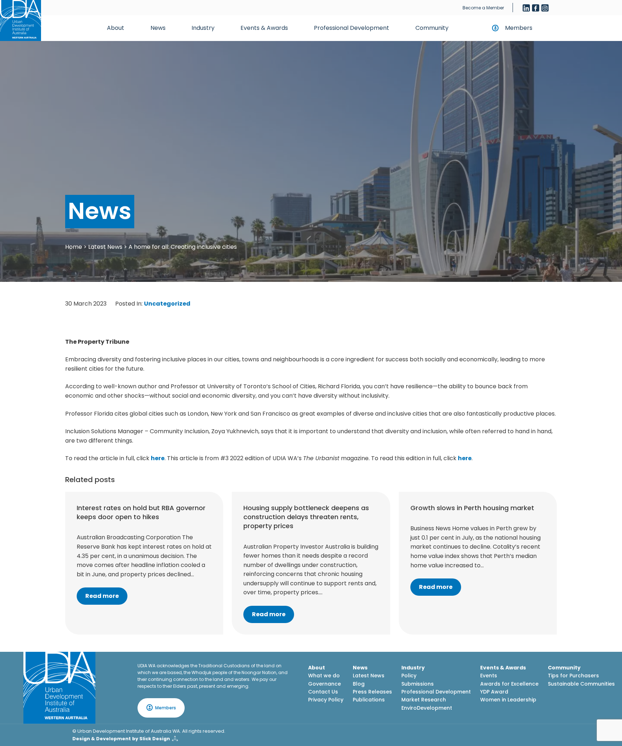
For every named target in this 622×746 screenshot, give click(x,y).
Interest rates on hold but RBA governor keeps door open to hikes (141, 512)
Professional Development (351, 28)
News (158, 28)
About (115, 28)
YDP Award (494, 691)
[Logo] (59, 688)
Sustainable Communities (581, 683)
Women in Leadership (508, 699)
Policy (408, 675)
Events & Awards (264, 28)
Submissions (417, 683)
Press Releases (372, 691)
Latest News (105, 247)
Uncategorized (167, 303)
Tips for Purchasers (573, 675)
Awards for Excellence (509, 683)
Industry (203, 28)
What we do (324, 675)
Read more (102, 596)
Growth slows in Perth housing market (472, 507)
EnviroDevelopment (426, 707)
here (157, 458)
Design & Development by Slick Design (121, 739)
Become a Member (483, 8)
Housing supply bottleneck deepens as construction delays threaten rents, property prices (306, 516)
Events (488, 675)
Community (432, 28)
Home (73, 247)
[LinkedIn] (526, 8)
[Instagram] (545, 8)
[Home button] (20, 20)
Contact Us (323, 691)
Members (518, 28)
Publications (369, 699)
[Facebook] (535, 8)
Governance (324, 683)
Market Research (423, 699)
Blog (359, 683)
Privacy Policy (325, 699)
